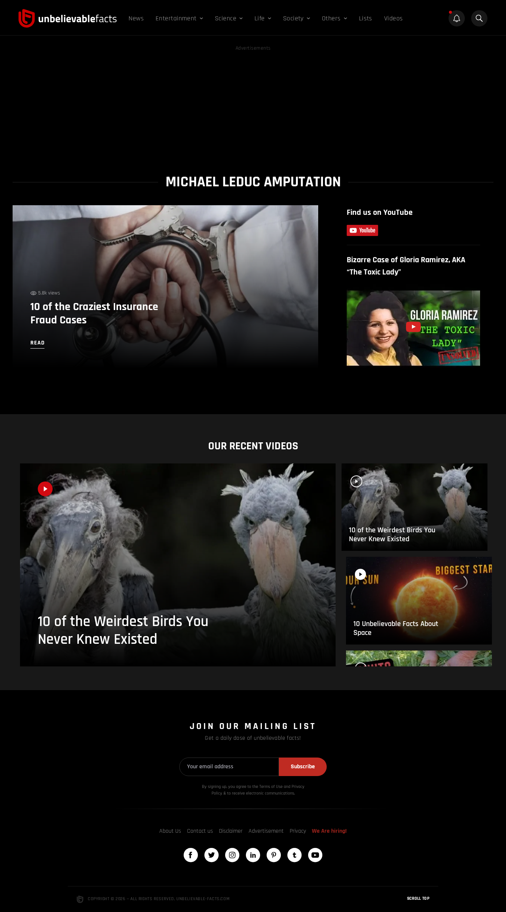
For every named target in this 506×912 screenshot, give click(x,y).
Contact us (200, 831)
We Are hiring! (329, 831)
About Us (170, 831)
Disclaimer (231, 831)
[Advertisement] (253, 104)
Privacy (298, 831)
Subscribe (303, 766)
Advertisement (266, 831)
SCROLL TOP (418, 898)
